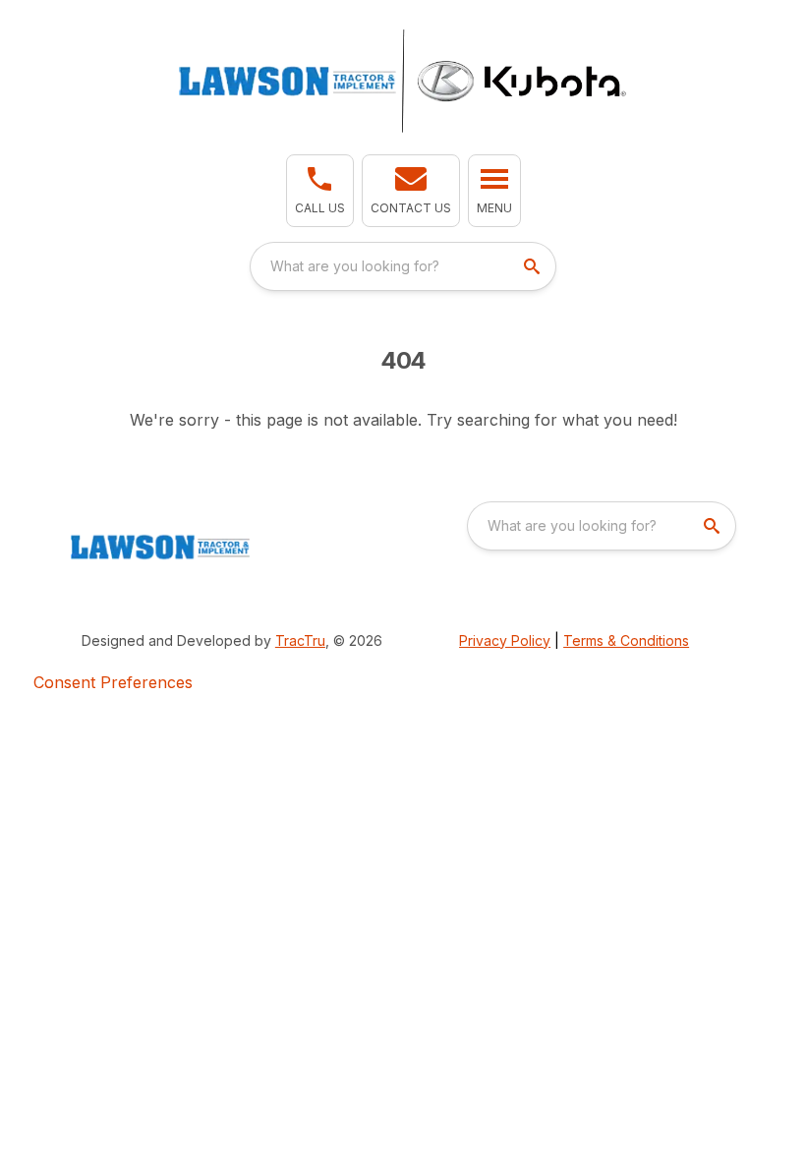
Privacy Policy (504, 640)
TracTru (300, 640)
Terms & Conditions (626, 640)
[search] (533, 266)
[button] (320, 190)
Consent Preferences (113, 682)
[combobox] (403, 266)
